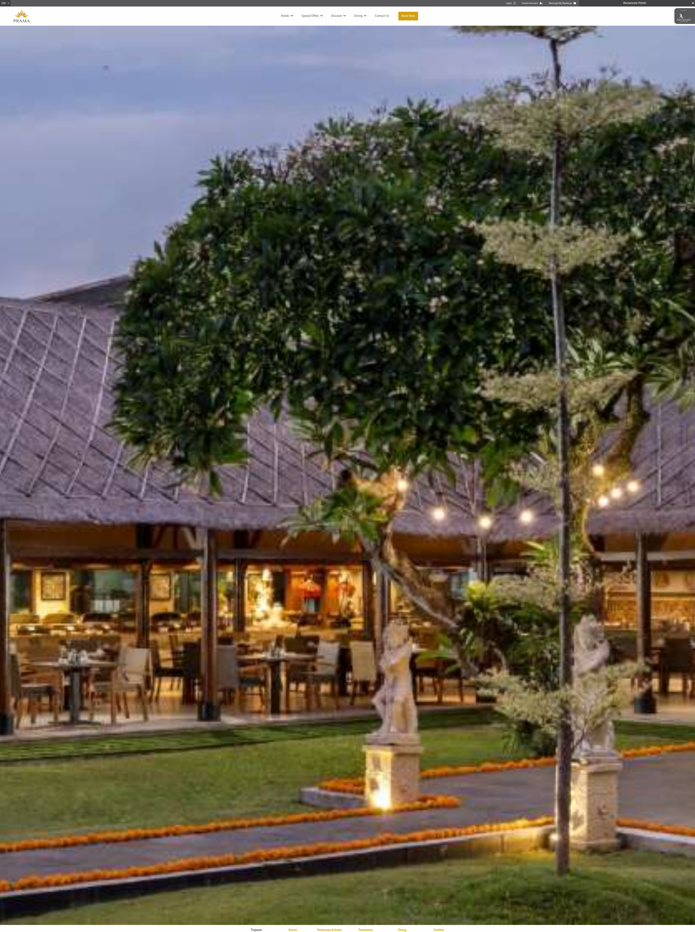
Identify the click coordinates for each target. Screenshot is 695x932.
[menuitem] (286, 16)
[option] (347, 475)
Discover (336, 16)
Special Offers (310, 16)
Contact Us (382, 16)
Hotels (285, 16)
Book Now (408, 16)
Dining (358, 16)
